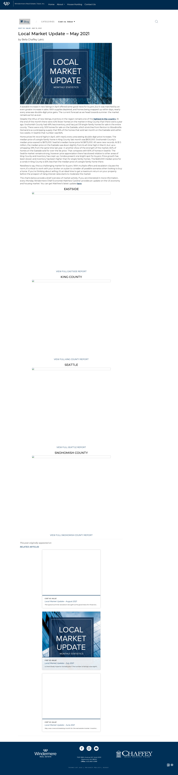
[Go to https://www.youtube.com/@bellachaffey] (96, 748)
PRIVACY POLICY (93, 767)
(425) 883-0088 (91, 761)
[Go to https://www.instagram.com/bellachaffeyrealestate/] (89, 748)
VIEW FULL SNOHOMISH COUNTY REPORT (71, 535)
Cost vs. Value (24, 28)
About (61, 6)
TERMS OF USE (75, 767)
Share (174, 33)
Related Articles (29, 547)
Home (51, 4)
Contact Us (90, 4)
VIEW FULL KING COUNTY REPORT (71, 359)
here (79, 183)
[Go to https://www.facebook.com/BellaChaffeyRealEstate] (81, 748)
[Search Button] (156, 21)
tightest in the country (104, 119)
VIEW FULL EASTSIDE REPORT (71, 271)
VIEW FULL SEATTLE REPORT (71, 447)
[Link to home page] (7, 5)
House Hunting (74, 4)
